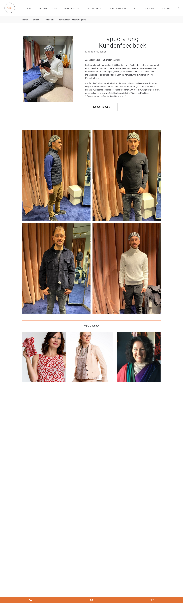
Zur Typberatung (101, 107)
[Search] (178, 8)
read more (44, 357)
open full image (56, 175)
